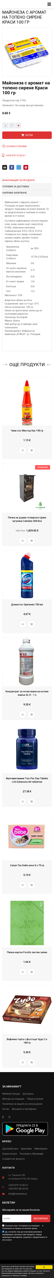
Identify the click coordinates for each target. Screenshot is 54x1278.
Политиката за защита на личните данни (19, 1228)
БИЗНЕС (7, 1141)
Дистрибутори (10, 1148)
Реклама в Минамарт (32, 1153)
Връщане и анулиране (24, 1109)
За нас (5, 1109)
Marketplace (40, 1148)
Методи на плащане (13, 1098)
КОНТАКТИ (8, 1167)
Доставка (28, 1093)
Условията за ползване (29, 1226)
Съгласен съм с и (22, 1227)
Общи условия (35, 1098)
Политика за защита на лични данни (22, 1103)
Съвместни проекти (13, 1158)
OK (44, 1267)
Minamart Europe (11, 1093)
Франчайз (26, 1148)
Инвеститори (9, 1153)
